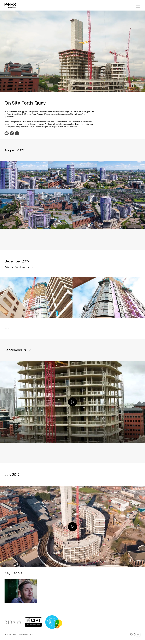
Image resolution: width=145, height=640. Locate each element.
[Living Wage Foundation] (53, 622)
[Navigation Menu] (137, 6)
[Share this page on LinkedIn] (17, 133)
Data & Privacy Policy (26, 634)
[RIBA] (13, 622)
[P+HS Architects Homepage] (10, 5)
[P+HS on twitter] (135, 634)
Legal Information (10, 634)
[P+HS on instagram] (131, 634)
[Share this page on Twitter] (12, 133)
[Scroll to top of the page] (138, 634)
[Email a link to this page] (7, 133)
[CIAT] (33, 622)
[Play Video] (72, 401)
